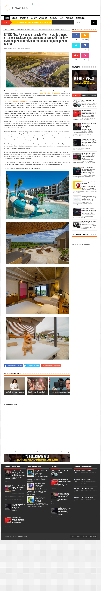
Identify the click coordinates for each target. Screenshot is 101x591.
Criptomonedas (80, 18)
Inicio (7, 18)
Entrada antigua (65, 452)
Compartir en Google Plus (52, 365)
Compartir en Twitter (33, 365)
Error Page (93, 536)
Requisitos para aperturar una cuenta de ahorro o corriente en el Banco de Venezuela (18, 520)
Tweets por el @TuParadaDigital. (81, 244)
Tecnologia (53, 18)
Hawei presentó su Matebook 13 (40, 484)
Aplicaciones (43, 18)
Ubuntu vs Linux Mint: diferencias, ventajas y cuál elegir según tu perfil (18, 488)
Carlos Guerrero (87, 488)
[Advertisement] (50, 565)
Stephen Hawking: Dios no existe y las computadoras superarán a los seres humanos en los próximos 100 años (15, 474)
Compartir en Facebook (15, 365)
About (78, 536)
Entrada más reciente (10, 452)
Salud (61, 18)
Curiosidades (24, 18)
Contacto (85, 536)
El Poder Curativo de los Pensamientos (41, 471)
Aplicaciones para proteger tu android (40, 497)
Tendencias (69, 18)
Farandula (33, 18)
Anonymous (86, 470)
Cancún (22, 48)
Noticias (14, 18)
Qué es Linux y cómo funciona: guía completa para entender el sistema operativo (18, 507)
